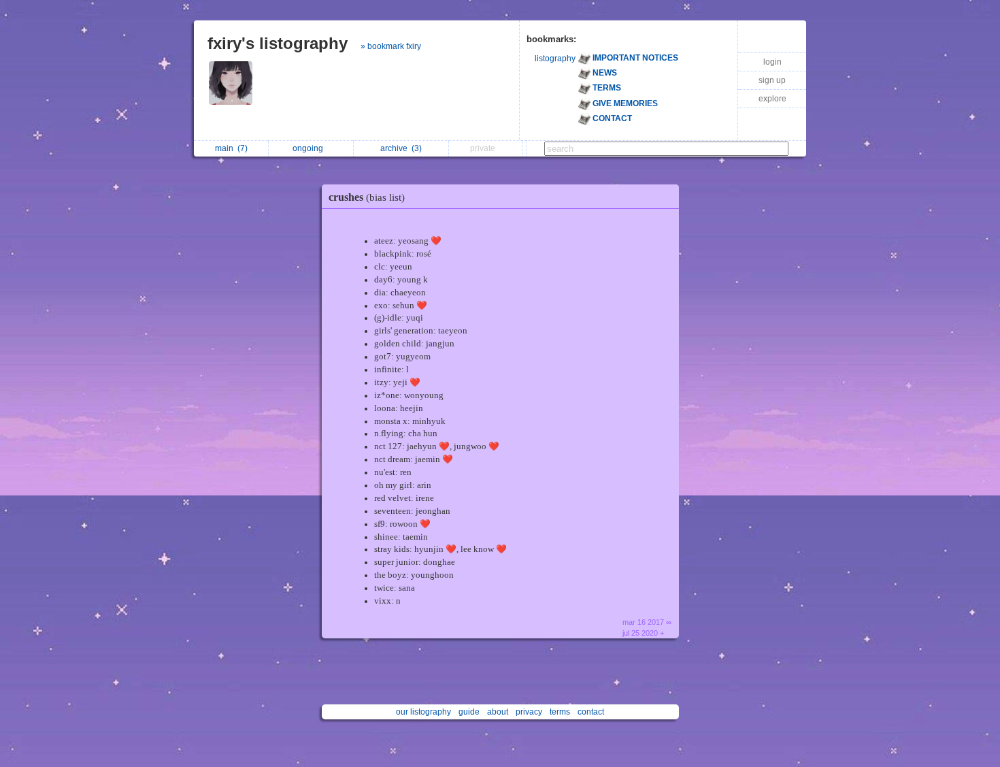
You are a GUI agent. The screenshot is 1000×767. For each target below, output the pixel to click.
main (231, 148)
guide (469, 712)
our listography (423, 712)
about (497, 712)
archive (401, 148)
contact (591, 712)
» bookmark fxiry (391, 46)
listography (555, 58)
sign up (772, 80)
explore (772, 98)
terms (560, 712)
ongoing (310, 148)
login (772, 62)
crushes (367, 197)
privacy (529, 712)
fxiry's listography (277, 43)
